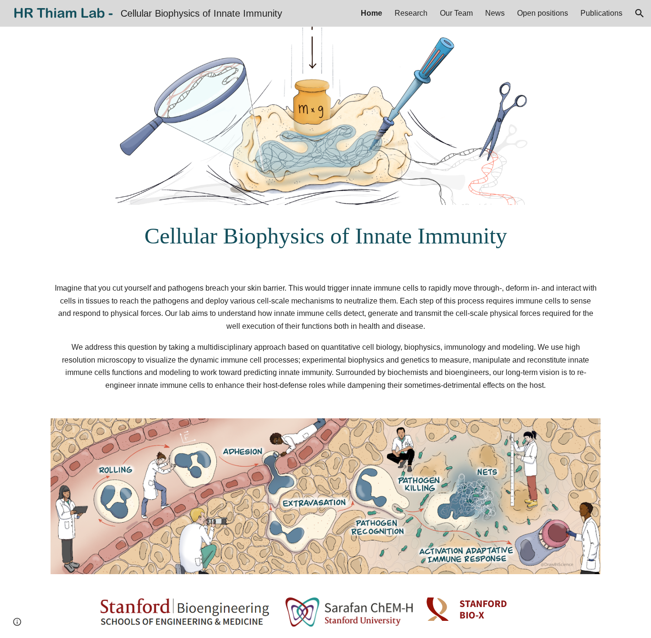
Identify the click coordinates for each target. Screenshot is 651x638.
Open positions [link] (542, 13)
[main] (325, 235)
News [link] (495, 13)
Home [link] (371, 13)
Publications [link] (601, 13)
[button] (639, 13)
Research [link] (411, 13)
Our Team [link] (456, 13)
